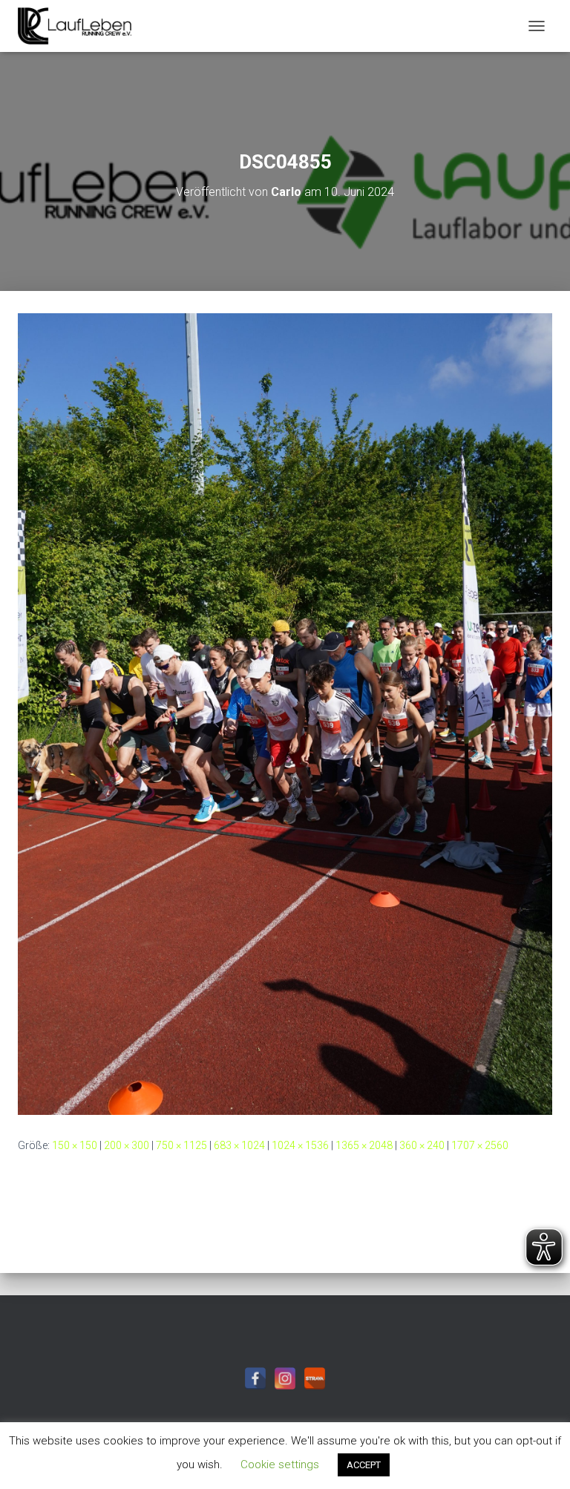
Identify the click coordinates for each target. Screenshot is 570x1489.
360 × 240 (422, 1145)
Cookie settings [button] (279, 1464)
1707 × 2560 (479, 1145)
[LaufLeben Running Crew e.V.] (80, 26)
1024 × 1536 (300, 1145)
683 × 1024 (239, 1145)
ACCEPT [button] (364, 1464)
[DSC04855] (285, 713)
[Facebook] (255, 1378)
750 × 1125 (181, 1145)
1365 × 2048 (364, 1145)
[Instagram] (285, 1378)
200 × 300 (126, 1145)
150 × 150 (74, 1145)
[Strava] (315, 1378)
